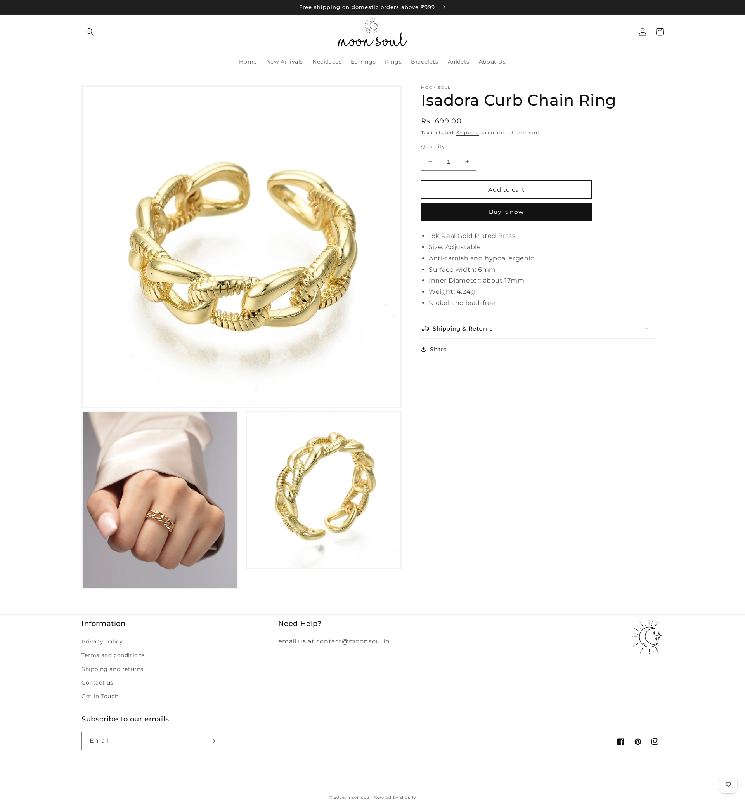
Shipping (467, 132)
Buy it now (506, 211)
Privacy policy (102, 641)
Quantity (433, 146)
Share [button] (438, 348)
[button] (90, 31)
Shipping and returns (112, 669)
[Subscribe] (212, 741)
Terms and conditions (113, 655)
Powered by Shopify (394, 797)
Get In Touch (99, 696)
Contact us (97, 682)
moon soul (359, 797)
